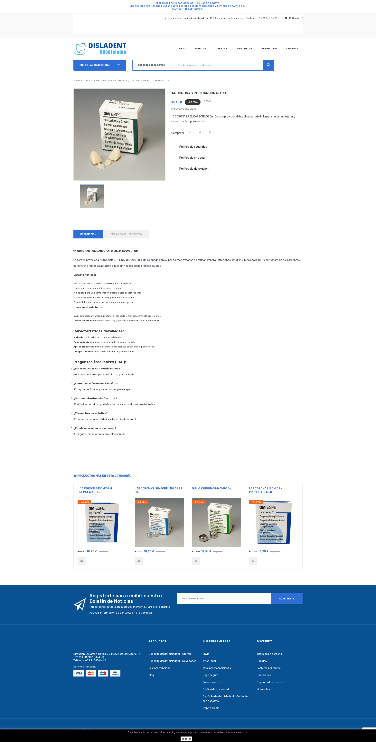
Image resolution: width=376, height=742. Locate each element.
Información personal (270, 653)
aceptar (186, 738)
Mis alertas (263, 689)
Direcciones (264, 675)
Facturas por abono (269, 668)
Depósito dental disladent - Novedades (172, 660)
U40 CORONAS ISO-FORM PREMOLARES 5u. (95, 490)
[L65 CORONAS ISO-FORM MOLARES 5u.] (139, 561)
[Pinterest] (210, 132)
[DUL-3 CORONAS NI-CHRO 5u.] (196, 561)
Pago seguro (210, 675)
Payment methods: (84, 666)
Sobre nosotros (212, 682)
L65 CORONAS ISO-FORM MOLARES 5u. (158, 490)
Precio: (82, 551)
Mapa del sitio (211, 708)
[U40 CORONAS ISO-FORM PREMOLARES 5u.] (82, 561)
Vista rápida (102, 524)
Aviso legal (209, 660)
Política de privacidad (216, 689)
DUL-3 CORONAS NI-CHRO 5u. (212, 488)
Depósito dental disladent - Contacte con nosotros (225, 698)
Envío (206, 653)
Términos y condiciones (217, 668)
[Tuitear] (200, 132)
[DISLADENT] (188, 7)
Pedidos (262, 660)
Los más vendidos (159, 668)
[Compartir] (190, 132)
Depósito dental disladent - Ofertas (170, 653)
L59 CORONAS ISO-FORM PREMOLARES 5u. (266, 490)
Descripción (88, 234)
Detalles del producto (126, 234)
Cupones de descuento (271, 682)
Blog (151, 675)
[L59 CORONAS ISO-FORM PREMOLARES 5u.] (253, 561)
